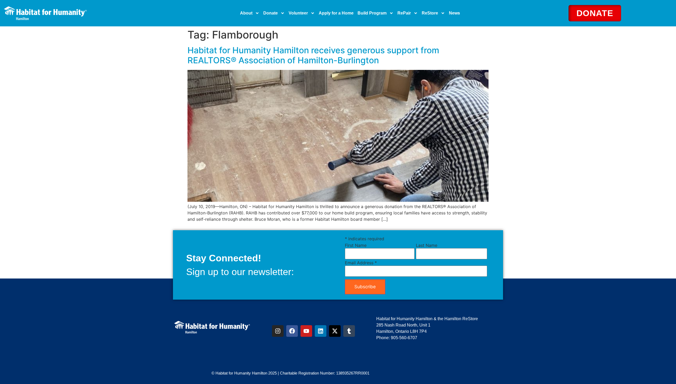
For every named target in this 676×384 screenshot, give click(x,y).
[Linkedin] (320, 331)
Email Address (361, 263)
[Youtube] (306, 331)
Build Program (372, 13)
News (454, 13)
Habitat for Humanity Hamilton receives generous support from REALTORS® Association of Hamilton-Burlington (313, 55)
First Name (356, 245)
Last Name (426, 245)
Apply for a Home (336, 13)
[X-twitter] (335, 331)
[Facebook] (292, 331)
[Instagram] (278, 331)
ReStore (430, 13)
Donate (270, 13)
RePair (404, 13)
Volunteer (298, 13)
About (246, 13)
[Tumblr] (349, 331)
